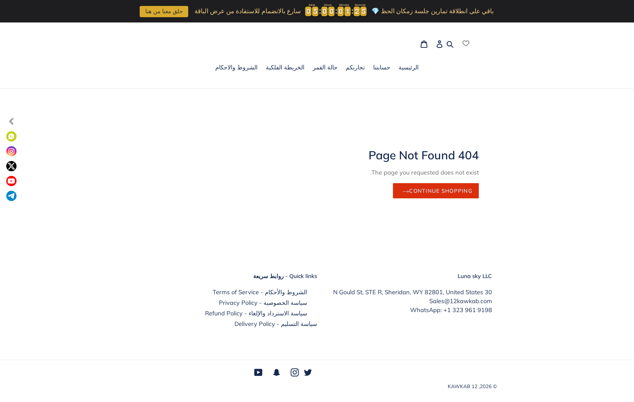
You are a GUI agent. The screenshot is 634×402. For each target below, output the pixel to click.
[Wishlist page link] (466, 43)
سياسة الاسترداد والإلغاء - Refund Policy (256, 313)
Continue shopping (441, 190)
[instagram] (11, 151)
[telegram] (11, 196)
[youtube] (11, 181)
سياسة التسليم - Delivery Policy (275, 324)
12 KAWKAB (462, 386)
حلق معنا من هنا (164, 11)
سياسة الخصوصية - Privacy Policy (263, 302)
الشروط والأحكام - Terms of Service (260, 292)
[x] (11, 166)
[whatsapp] (11, 136)
